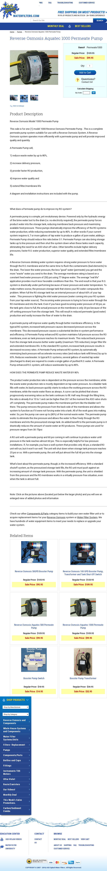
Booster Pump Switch (33, 678)
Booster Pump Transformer (83, 678)
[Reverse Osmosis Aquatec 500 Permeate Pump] (34, 607)
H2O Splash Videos (14, 839)
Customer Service (87, 3)
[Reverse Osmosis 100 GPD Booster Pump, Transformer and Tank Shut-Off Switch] (83, 554)
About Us (58, 845)
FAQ (49, 3)
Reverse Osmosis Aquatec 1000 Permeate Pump (83, 626)
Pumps (19, 32)
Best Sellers (83, 26)
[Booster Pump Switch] (34, 660)
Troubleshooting (65, 3)
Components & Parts (38, 513)
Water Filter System (87, 517)
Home (12, 32)
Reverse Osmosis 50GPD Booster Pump (34, 571)
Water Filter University (10, 847)
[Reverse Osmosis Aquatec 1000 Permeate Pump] (83, 607)
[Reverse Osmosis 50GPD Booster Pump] (34, 552)
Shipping (68, 845)
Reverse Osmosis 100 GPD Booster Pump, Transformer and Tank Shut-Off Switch (83, 573)
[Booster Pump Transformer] (83, 662)
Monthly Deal (56, 26)
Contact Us (38, 841)
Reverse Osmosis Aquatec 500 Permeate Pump (34, 626)
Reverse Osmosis (56, 517)
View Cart (85, 839)
